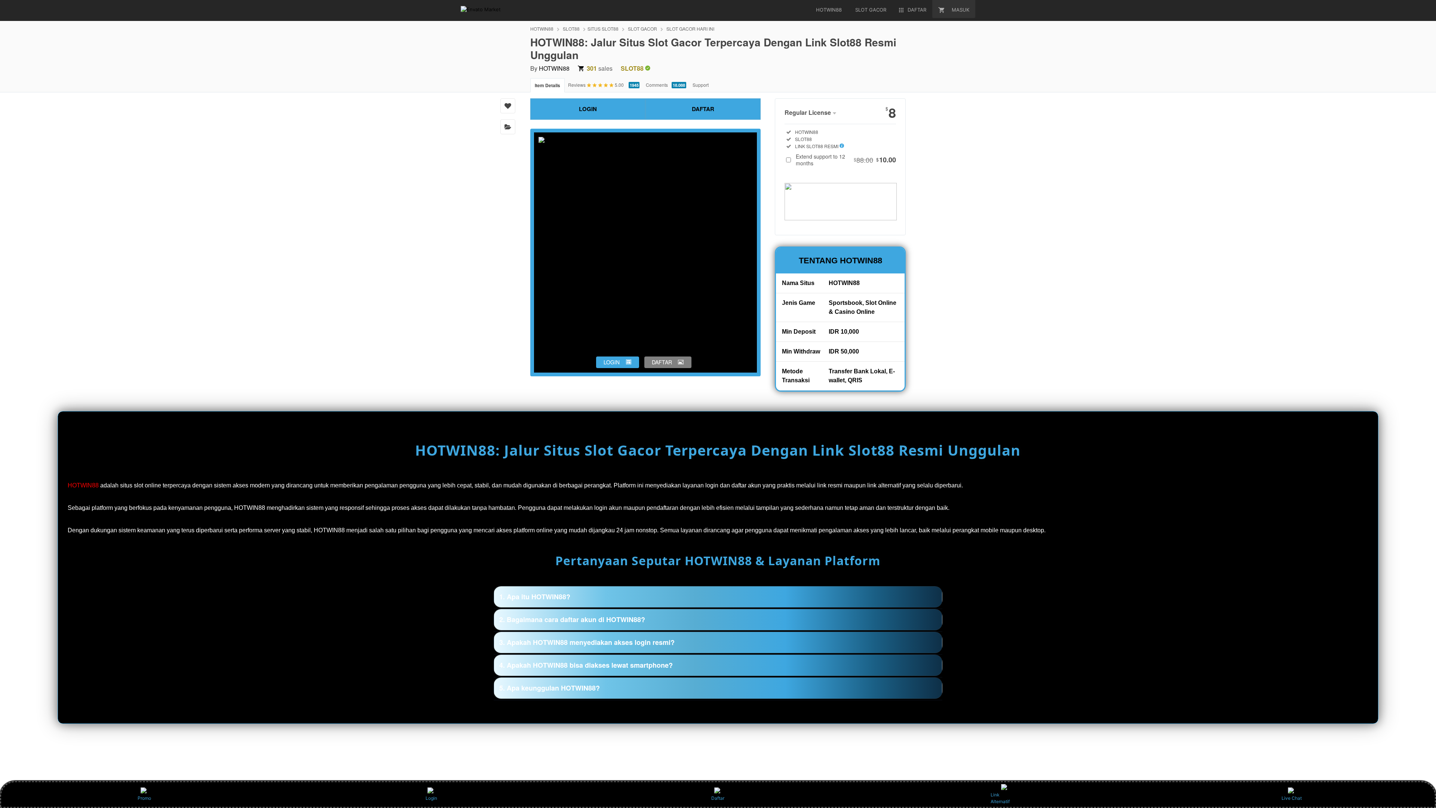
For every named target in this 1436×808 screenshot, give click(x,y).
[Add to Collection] (507, 126)
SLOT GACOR (642, 28)
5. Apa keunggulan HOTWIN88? (549, 688)
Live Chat (1292, 798)
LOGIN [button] (612, 362)
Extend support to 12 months (846, 159)
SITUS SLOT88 (603, 28)
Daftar (717, 798)
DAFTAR (703, 109)
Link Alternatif (1000, 798)
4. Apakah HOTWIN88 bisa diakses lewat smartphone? (586, 665)
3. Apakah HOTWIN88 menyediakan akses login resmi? (587, 642)
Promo (144, 798)
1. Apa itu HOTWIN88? (534, 597)
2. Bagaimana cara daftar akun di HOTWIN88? (572, 619)
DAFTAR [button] (662, 362)
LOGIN (588, 109)
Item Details (547, 85)
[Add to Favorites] (507, 105)
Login (431, 798)
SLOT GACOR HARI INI (690, 28)
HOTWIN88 (541, 28)
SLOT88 (571, 28)
